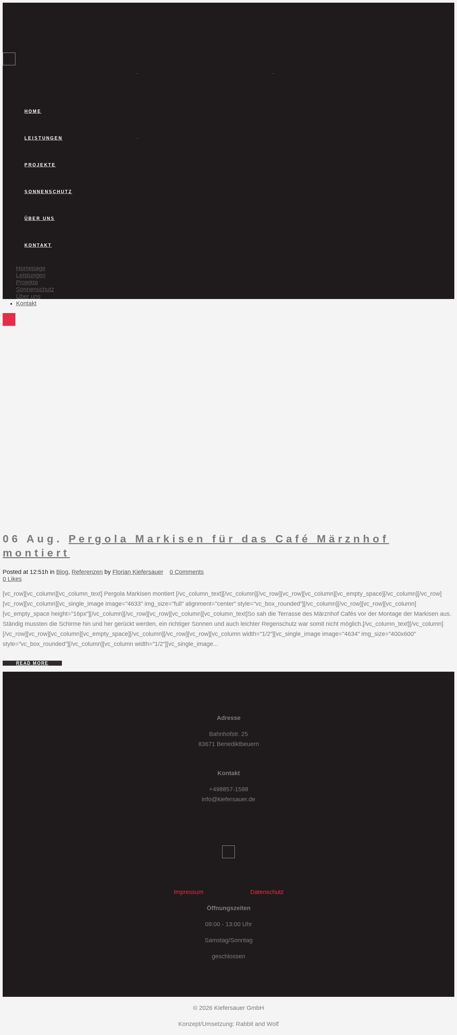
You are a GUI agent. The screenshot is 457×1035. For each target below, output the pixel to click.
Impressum (188, 892)
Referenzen (87, 572)
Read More (32, 663)
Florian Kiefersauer (137, 572)
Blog (62, 572)
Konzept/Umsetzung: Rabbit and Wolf (228, 1024)
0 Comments (187, 572)
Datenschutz (267, 892)
